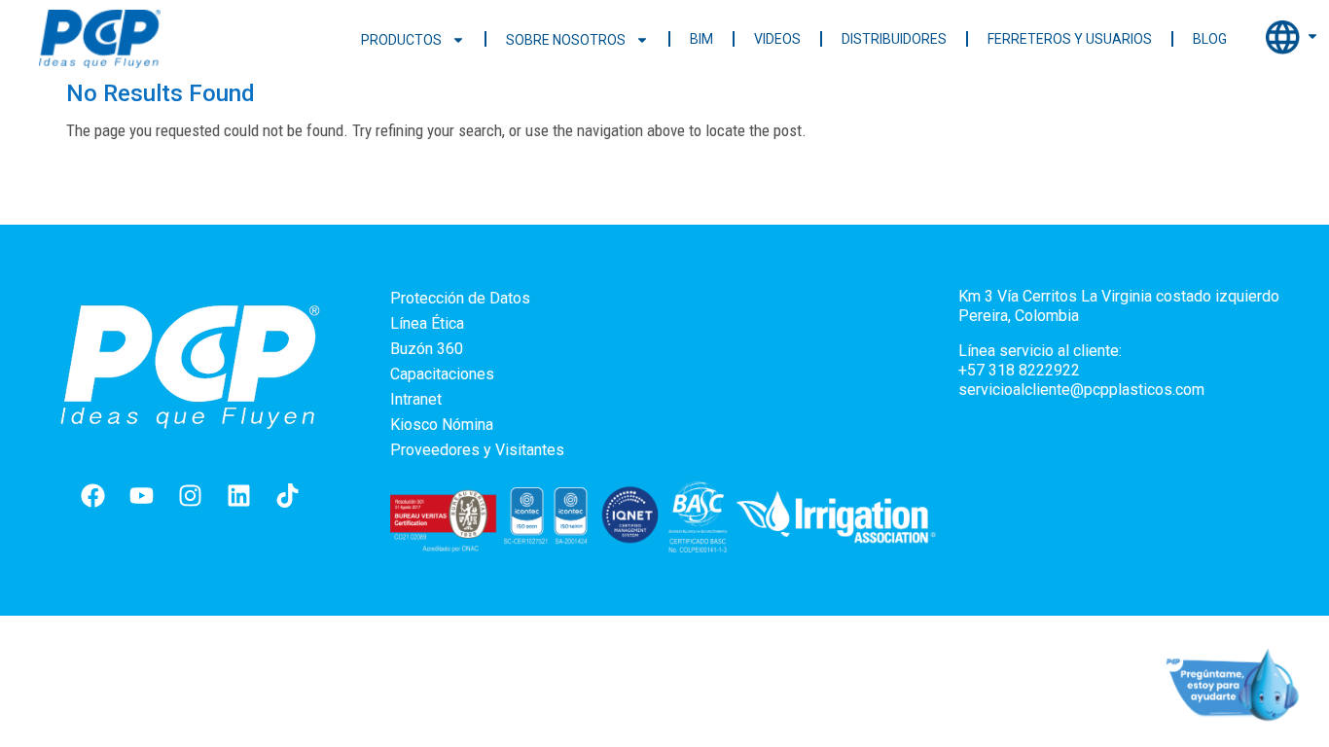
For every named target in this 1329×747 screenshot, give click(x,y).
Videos (777, 39)
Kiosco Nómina (441, 424)
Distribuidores (894, 39)
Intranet (416, 399)
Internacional (1292, 37)
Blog (1210, 39)
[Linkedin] (238, 495)
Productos (401, 40)
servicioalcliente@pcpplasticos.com (1081, 389)
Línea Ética (427, 323)
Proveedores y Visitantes (477, 450)
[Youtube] (141, 495)
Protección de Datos (460, 298)
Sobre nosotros (566, 40)
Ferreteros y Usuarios (1070, 39)
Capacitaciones (442, 374)
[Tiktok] (287, 495)
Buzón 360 (426, 348)
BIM (701, 39)
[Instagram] (189, 495)
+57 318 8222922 (1019, 370)
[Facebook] (92, 495)
